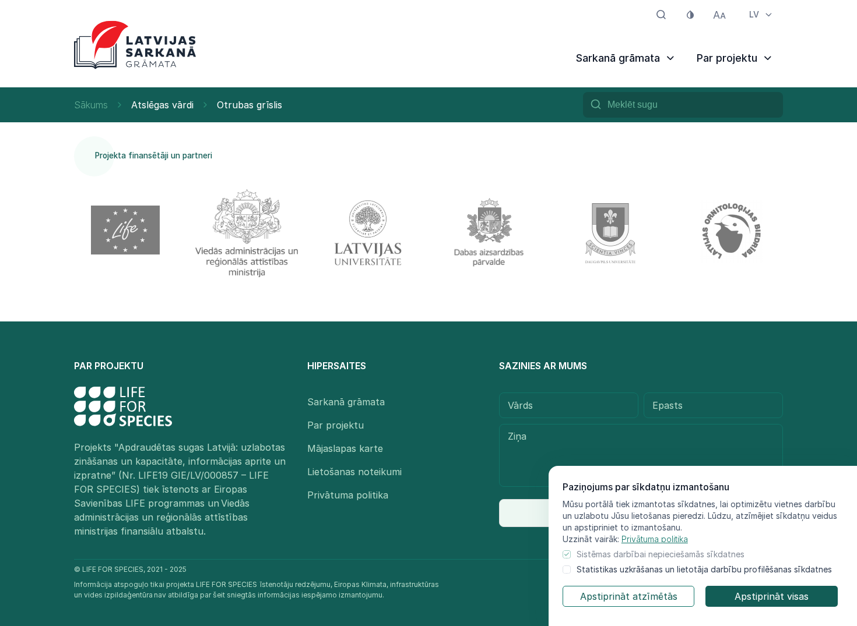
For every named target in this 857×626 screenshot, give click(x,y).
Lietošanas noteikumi (354, 472)
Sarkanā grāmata (346, 402)
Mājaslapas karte (345, 448)
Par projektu (335, 425)
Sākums (91, 105)
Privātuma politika (654, 539)
